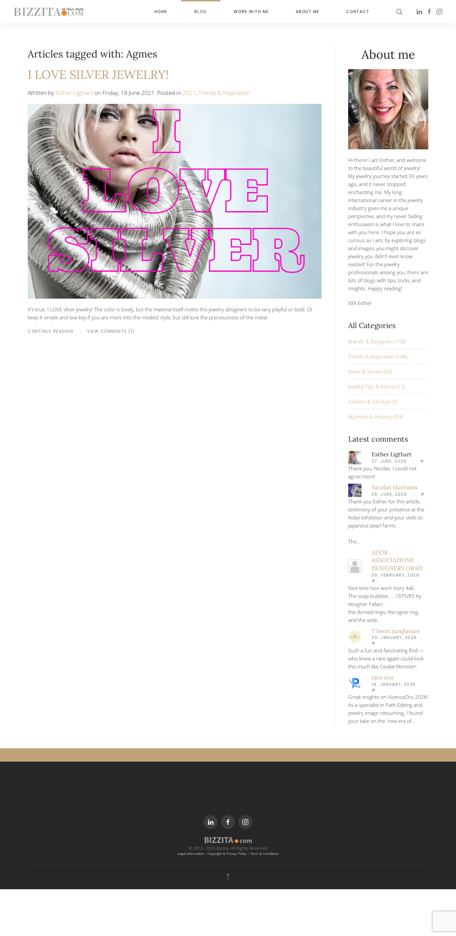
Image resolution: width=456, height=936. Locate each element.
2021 (189, 93)
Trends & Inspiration (224, 93)
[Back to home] (48, 11)
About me (307, 11)
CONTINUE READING (50, 331)
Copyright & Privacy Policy (227, 853)
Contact (358, 11)
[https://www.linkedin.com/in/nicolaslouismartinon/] (355, 489)
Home (161, 11)
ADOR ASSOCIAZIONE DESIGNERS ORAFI (397, 560)
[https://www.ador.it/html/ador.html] (355, 565)
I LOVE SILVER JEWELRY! (98, 74)
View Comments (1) (111, 331)
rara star (383, 677)
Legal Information (191, 853)
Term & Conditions (264, 853)
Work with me (251, 11)
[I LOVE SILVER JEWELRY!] (174, 200)
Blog (200, 11)
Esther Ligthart (74, 93)
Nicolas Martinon (394, 487)
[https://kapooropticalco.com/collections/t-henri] (355, 636)
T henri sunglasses (396, 631)
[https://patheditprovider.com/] (355, 682)
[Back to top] (228, 877)
